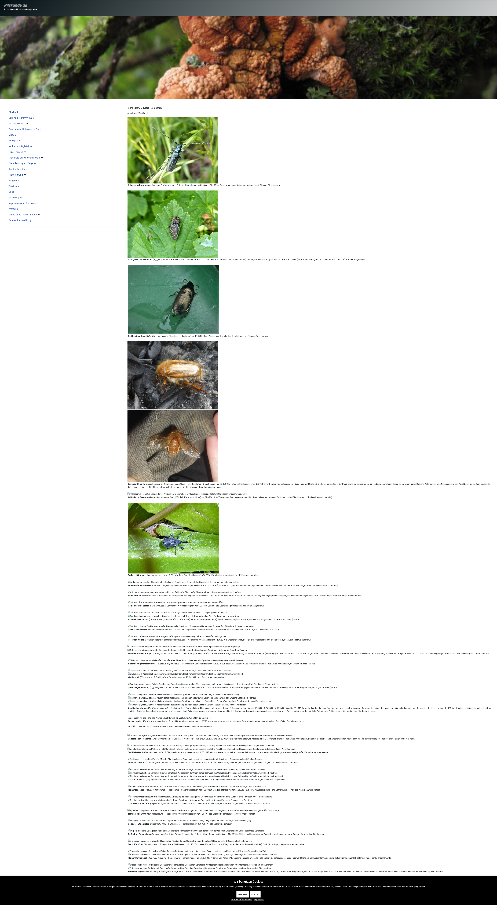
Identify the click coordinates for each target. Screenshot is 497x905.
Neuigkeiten (15, 140)
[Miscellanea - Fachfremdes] (38, 214)
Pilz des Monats (17, 123)
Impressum (259, 899)
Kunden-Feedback (18, 169)
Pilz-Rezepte (15, 197)
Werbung (13, 209)
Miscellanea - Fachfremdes (23, 214)
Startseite (14, 112)
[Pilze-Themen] (24, 152)
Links (11, 192)
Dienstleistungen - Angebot (22, 163)
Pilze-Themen (16, 152)
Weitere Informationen (241, 899)
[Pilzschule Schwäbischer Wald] (41, 157)
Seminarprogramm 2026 (21, 118)
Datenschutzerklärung (20, 220)
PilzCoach (14, 186)
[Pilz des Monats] (26, 123)
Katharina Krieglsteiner (20, 146)
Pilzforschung (16, 175)
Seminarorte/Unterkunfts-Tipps (25, 129)
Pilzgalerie (14, 180)
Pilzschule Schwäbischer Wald (24, 157)
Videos (12, 135)
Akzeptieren (243, 894)
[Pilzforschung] (24, 174)
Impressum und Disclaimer (22, 203)
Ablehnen (255, 894)
